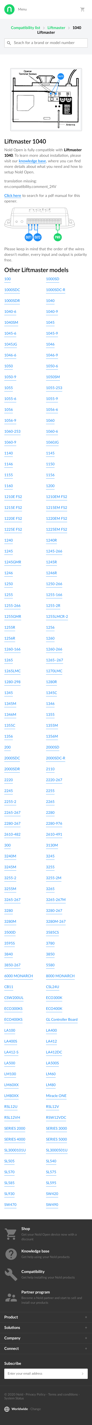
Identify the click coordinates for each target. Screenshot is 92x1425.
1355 (50, 714)
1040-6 (10, 311)
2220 (8, 780)
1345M (10, 704)
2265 (50, 802)
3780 (50, 943)
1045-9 (52, 333)
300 (7, 845)
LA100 (9, 1030)
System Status (14, 1398)
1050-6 (52, 366)
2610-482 (12, 834)
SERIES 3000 (56, 1128)
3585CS (52, 932)
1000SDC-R (55, 290)
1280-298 (12, 682)
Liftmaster (56, 28)
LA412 (51, 1041)
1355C (9, 725)
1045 (50, 322)
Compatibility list (25, 28)
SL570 (9, 1172)
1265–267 (54, 660)
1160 (8, 486)
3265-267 (12, 900)
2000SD (52, 747)
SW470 (10, 1205)
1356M (52, 736)
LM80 (51, 1085)
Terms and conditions (63, 1394)
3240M (10, 856)
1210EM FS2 (56, 497)
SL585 (9, 1183)
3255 (50, 867)
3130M (52, 845)
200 (7, 747)
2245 (8, 791)
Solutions (12, 1328)
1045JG (10, 344)
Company (12, 1338)
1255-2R (53, 606)
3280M (10, 921)
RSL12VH (12, 1117)
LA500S (52, 1063)
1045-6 (10, 333)
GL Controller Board (62, 1019)
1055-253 (54, 388)
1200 (50, 486)
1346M (10, 714)
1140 (8, 453)
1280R (51, 682)
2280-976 (54, 823)
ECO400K (54, 1009)
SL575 (51, 1172)
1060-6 (52, 431)
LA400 (51, 1030)
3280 (8, 910)
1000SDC (12, 290)
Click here (12, 196)
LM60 (51, 1074)
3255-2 (10, 878)
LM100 (10, 1074)
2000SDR (12, 769)
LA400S (10, 1041)
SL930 (9, 1194)
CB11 (8, 987)
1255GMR (12, 616)
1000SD (52, 279)
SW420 (52, 1194)
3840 (8, 954)
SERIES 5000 (56, 1139)
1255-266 (12, 606)
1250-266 (54, 584)
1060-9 (10, 442)
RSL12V (52, 1107)
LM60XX (11, 1085)
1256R (9, 638)
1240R (51, 540)
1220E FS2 (13, 518)
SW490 (52, 1205)
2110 (50, 769)
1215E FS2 (13, 508)
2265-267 (12, 812)
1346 (50, 704)
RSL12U (11, 1107)
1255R (9, 627)
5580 (50, 965)
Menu (22, 9)
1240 (8, 540)
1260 (50, 638)
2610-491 (54, 834)
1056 (8, 410)
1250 (8, 584)
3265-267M (56, 900)
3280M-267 (56, 921)
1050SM (53, 377)
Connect (11, 1349)
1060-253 (12, 431)
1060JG (52, 442)
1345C (51, 693)
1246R (51, 573)
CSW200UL (14, 998)
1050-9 (10, 377)
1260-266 (54, 649)
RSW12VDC (56, 1117)
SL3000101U (15, 1150)
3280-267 (54, 910)
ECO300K (54, 998)
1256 (50, 627)
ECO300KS (13, 1009)
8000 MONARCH (60, 976)
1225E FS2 (13, 529)
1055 (8, 388)
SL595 (51, 1183)
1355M (52, 725)
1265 (8, 660)
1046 (50, 344)
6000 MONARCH (18, 976)
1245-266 (54, 551)
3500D (10, 932)
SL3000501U (57, 1150)
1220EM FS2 (56, 518)
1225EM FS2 (56, 529)
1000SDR (12, 301)
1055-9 (52, 399)
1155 (8, 475)
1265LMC (12, 671)
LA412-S (11, 1052)
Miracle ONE (56, 1096)
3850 (50, 954)
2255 (50, 791)
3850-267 (12, 965)
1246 (8, 573)
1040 (50, 301)
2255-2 (10, 802)
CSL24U (52, 987)
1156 (50, 475)
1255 (8, 595)
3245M (10, 867)
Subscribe (12, 1364)
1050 (8, 366)
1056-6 (52, 410)
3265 (50, 889)
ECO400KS (13, 1019)
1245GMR (12, 562)
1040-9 (52, 311)
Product (11, 1317)
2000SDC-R (55, 758)
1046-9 (52, 355)
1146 (8, 464)
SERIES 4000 (14, 1139)
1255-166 (54, 595)
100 (7, 279)
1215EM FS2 (56, 508)
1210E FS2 (13, 497)
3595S (9, 943)
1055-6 (10, 399)
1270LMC (54, 671)
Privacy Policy (36, 1394)
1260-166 (12, 649)
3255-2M (53, 878)
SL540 (51, 1161)
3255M (10, 889)
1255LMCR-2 (57, 616)
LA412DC (54, 1052)
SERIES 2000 (14, 1128)
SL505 (9, 1161)
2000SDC (12, 758)
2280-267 (12, 823)
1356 (8, 736)
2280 (50, 812)
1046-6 (10, 355)
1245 (8, 551)
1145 (50, 453)
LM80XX (11, 1096)
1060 (50, 420)
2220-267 (54, 780)
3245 (50, 856)
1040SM (11, 322)
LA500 (9, 1063)
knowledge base (32, 161)
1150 (50, 464)
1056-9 (10, 420)
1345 (8, 693)
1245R (51, 562)
